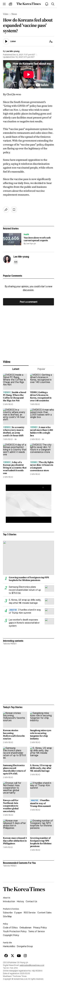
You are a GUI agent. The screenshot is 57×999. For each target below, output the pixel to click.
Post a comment (28, 301)
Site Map (7, 916)
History (20, 901)
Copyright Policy (11, 935)
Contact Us (31, 901)
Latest (15, 369)
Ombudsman (25, 927)
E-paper (18, 912)
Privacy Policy (40, 927)
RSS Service (30, 912)
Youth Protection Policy (14, 931)
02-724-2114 (12, 968)
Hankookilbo (9, 946)
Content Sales (44, 912)
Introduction (9, 901)
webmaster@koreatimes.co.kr (32, 965)
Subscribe (8, 912)
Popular (41, 369)
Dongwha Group (25, 946)
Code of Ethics (10, 927)
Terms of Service (36, 931)
